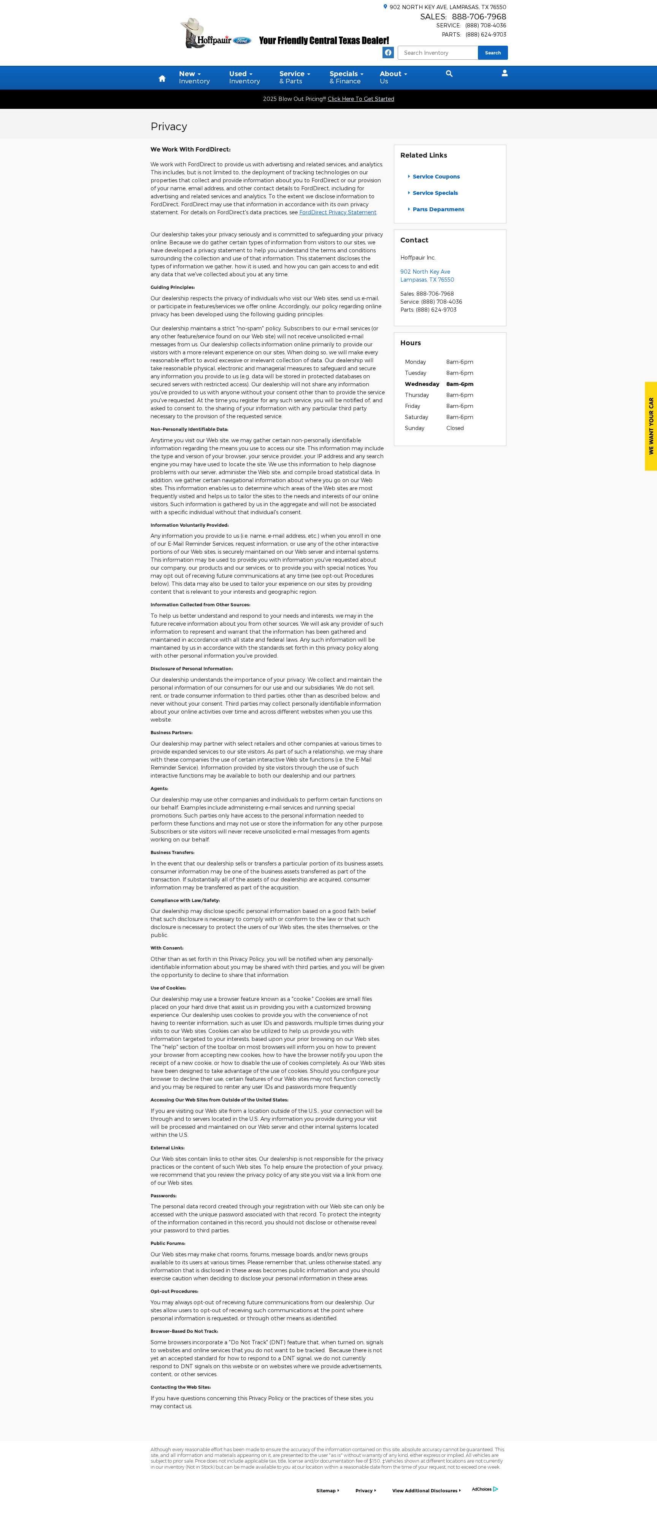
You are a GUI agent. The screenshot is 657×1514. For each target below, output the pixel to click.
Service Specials (434, 193)
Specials (345, 77)
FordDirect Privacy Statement (337, 212)
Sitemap (326, 1490)
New (194, 77)
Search (493, 53)
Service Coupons (435, 176)
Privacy (364, 1490)
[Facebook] (388, 52)
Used (244, 77)
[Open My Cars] (503, 73)
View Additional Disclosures (424, 1490)
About (391, 77)
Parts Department (437, 209)
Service (292, 77)
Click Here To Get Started (361, 99)
